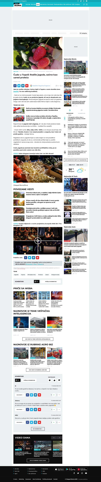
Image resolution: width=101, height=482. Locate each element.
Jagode (16, 274)
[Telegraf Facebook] (78, 1)
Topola (23, 274)
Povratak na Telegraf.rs (21, 1)
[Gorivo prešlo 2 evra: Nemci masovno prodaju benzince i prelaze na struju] (67, 252)
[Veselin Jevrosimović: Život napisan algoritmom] (21, 322)
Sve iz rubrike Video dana (38, 460)
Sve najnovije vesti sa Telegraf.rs (76, 160)
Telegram (40, 264)
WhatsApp (29, 264)
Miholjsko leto (32, 274)
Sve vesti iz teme (37, 339)
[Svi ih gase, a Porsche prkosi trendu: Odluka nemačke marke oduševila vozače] (67, 265)
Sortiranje (51, 377)
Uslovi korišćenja (21, 268)
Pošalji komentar (50, 281)
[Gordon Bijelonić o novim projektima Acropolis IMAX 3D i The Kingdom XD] (23, 446)
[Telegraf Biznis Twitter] (81, 1)
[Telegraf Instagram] (84, 1)
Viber (34, 264)
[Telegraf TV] (87, 1)
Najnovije (70, 59)
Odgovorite (20, 395)
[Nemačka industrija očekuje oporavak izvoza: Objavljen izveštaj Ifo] (54, 322)
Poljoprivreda (55, 274)
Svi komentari (38, 429)
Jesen (47, 274)
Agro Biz (15, 71)
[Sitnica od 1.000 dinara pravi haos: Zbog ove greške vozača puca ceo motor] (67, 259)
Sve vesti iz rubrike (38, 370)
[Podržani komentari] (54, 380)
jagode (15, 91)
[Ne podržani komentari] (59, 380)
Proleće (40, 274)
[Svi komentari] (49, 380)
